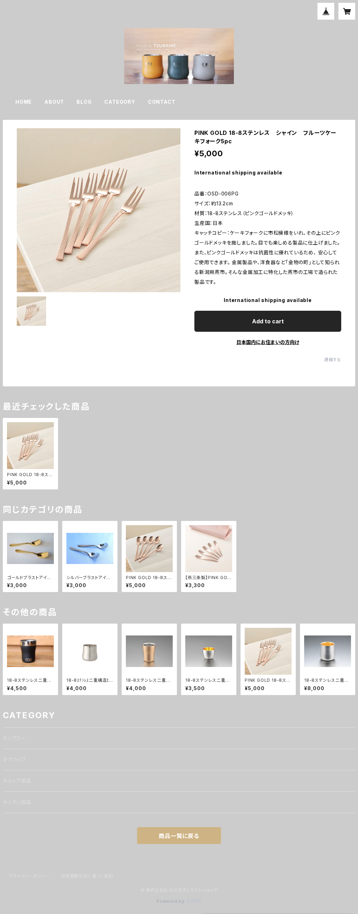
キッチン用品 (17, 802)
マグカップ (14, 759)
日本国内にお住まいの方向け (267, 342)
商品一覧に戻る (179, 835)
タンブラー (14, 738)
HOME (23, 102)
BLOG (84, 102)
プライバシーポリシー (29, 876)
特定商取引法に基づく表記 (87, 876)
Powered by (171, 901)
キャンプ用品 (17, 781)
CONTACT (162, 102)
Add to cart (268, 321)
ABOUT (54, 102)
